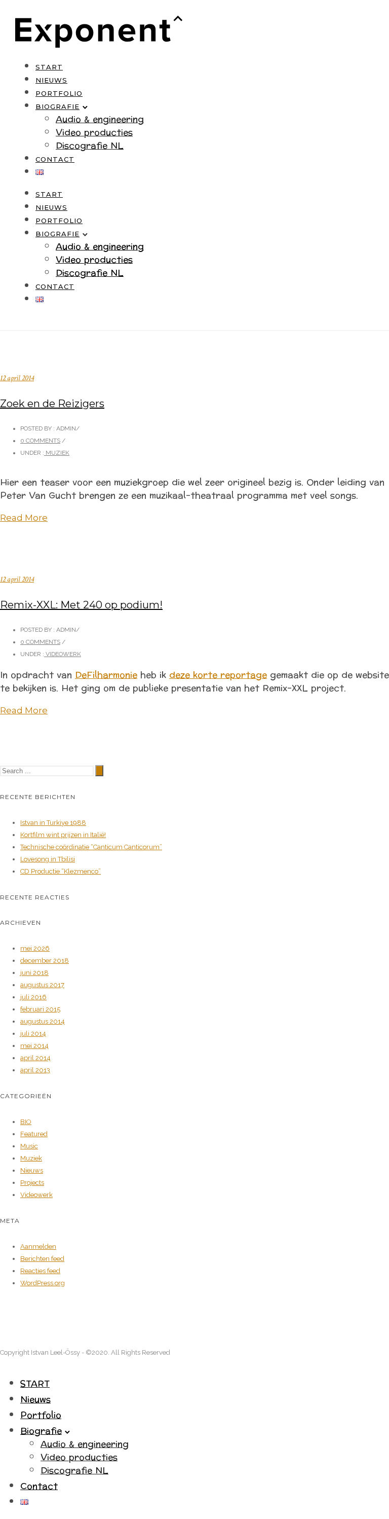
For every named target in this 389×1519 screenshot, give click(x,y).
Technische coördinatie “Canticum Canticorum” (91, 847)
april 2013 (35, 1070)
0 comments (40, 440)
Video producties (94, 132)
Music (29, 1146)
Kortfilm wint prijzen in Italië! (63, 835)
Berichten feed (42, 1258)
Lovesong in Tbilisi (47, 859)
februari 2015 (40, 1009)
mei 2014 (34, 1046)
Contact (54, 159)
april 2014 (35, 1058)
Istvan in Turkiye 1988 (53, 822)
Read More (24, 518)
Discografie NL (90, 146)
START (49, 67)
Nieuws (51, 80)
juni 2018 (34, 972)
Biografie (57, 106)
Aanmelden (38, 1246)
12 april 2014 (17, 378)
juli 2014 (33, 1033)
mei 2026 (35, 948)
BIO (25, 1122)
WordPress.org (42, 1283)
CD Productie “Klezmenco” (60, 871)
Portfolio (59, 93)
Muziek (56, 452)
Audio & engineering (100, 119)
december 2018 (44, 960)
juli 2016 (33, 997)
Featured (34, 1134)
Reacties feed (40, 1271)
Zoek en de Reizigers (52, 403)
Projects (32, 1182)
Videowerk (62, 654)
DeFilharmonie (106, 675)
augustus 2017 (42, 985)
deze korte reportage (218, 675)
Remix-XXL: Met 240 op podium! (81, 605)
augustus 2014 (42, 1021)
